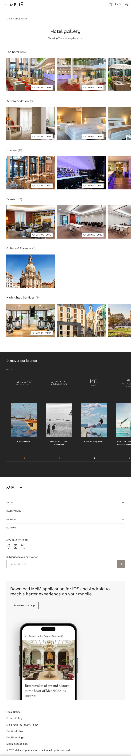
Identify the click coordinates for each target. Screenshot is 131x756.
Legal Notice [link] (13, 711)
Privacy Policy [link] (14, 718)
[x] (22, 546)
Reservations (13, 511)
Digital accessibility (17, 743)
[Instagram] (15, 546)
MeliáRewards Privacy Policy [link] (22, 724)
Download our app (24, 605)
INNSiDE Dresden (19, 19)
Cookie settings (15, 737)
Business (11, 519)
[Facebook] (8, 546)
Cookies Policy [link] (14, 731)
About (9, 502)
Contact (11, 528)
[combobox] (119, 4)
